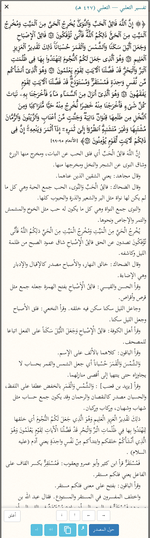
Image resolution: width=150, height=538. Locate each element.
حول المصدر (104, 530)
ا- (37, 530)
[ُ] (83, 530)
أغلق (12, 516)
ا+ (51, 530)
